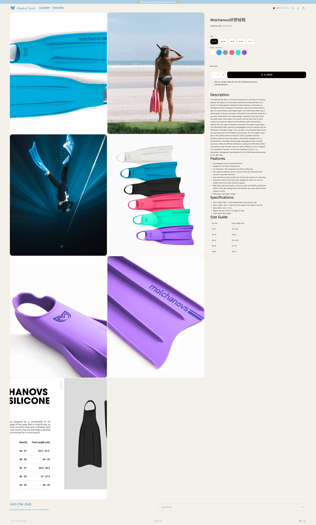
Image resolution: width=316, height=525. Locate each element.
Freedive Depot (21, 521)
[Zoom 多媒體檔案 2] (155, 73)
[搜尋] (293, 8)
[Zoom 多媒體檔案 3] (58, 195)
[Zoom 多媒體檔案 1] (58, 73)
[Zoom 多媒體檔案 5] (58, 317)
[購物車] (303, 8)
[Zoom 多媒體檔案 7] (58, 439)
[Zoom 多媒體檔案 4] (155, 195)
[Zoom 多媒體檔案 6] (155, 317)
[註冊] (302, 507)
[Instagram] (304, 521)
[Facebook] (300, 521)
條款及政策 (158, 521)
